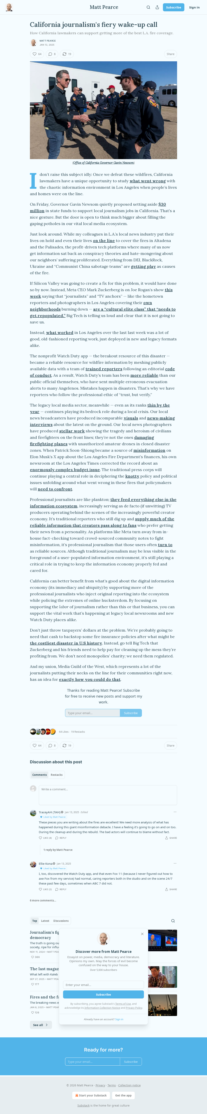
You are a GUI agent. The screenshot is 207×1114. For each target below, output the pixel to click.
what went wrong (148, 180)
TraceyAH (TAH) (49, 812)
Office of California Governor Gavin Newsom (103, 163)
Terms (112, 1085)
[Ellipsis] (175, 812)
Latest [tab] (45, 921)
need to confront (55, 488)
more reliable (144, 375)
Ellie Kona (45, 864)
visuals (131, 417)
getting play (143, 266)
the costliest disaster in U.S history (66, 643)
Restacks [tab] (56, 775)
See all (38, 1025)
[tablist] (47, 775)
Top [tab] (34, 921)
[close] (142, 934)
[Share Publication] (157, 7)
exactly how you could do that (89, 679)
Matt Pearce (48, 40)
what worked (59, 332)
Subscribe (173, 7)
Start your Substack (93, 1095)
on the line (104, 240)
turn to (165, 544)
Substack (83, 1105)
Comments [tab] (39, 775)
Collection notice (129, 1085)
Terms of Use (123, 1004)
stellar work (72, 430)
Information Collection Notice (102, 1008)
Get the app (123, 1095)
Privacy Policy (134, 1008)
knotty (132, 476)
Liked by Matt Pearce (54, 816)
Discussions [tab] (61, 921)
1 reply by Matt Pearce (58, 850)
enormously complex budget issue (65, 469)
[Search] (148, 7)
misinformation (149, 450)
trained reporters (104, 368)
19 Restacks (78, 731)
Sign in (194, 7)
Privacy (100, 1085)
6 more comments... (43, 900)
